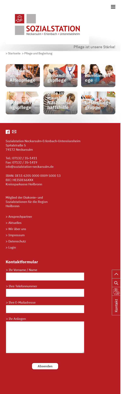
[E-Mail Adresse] (14, 131)
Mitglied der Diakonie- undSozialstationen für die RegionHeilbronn (27, 201)
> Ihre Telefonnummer (21, 286)
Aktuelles (15, 223)
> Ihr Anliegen (16, 319)
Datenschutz (17, 241)
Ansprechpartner (20, 216)
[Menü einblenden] (113, 6)
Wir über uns (17, 229)
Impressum (16, 235)
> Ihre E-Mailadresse (21, 302)
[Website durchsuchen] (116, 282)
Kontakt (116, 309)
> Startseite (13, 53)
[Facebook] (8, 132)
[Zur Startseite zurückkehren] (50, 7)
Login (12, 247)
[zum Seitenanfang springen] (116, 273)
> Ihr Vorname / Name (21, 270)
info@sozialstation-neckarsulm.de (30, 166)
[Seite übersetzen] (116, 291)
